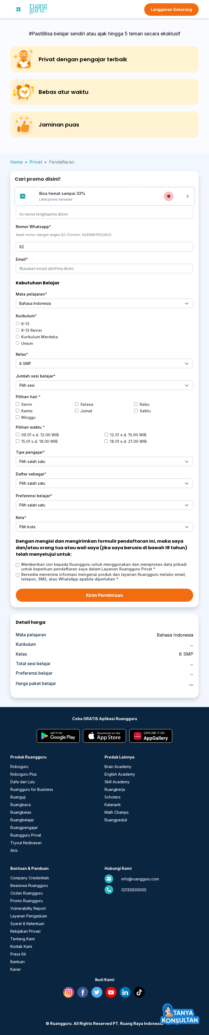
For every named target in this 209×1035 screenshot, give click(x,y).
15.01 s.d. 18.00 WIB (39, 441)
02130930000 (133, 889)
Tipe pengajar (29, 452)
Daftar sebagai (30, 474)
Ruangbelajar (22, 820)
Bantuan (17, 961)
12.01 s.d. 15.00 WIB (128, 434)
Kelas (21, 354)
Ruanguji (18, 797)
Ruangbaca (20, 804)
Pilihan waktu (29, 427)
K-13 (25, 323)
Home (16, 162)
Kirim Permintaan (104, 595)
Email (21, 259)
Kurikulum (25, 316)
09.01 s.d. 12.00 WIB (40, 434)
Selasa (86, 404)
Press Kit (18, 954)
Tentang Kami (22, 938)
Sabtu (145, 411)
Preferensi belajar (33, 495)
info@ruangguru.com (140, 879)
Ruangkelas (20, 812)
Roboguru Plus (23, 774)
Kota (20, 517)
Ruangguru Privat (25, 835)
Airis (14, 850)
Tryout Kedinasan (26, 842)
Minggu (28, 417)
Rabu (144, 404)
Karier (15, 969)
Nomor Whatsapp (32, 226)
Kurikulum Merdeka (39, 336)
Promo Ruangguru (26, 900)
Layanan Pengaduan (28, 916)
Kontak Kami (21, 946)
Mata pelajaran (30, 294)
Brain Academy (117, 766)
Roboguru (19, 766)
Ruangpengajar (24, 827)
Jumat (86, 411)
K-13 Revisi (31, 330)
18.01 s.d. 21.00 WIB (128, 441)
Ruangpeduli (115, 820)
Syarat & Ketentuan (27, 923)
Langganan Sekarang (171, 9)
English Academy (119, 774)
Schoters (112, 797)
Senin (26, 404)
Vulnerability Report (28, 908)
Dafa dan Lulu (22, 781)
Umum (27, 343)
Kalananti (112, 804)
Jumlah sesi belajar (34, 376)
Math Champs (116, 812)
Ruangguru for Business (31, 789)
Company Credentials (29, 878)
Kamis (27, 411)
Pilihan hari (27, 396)
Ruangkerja (114, 789)
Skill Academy (117, 781)
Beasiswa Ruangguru (29, 885)
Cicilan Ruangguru (26, 893)
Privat (36, 162)
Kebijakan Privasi (25, 931)
